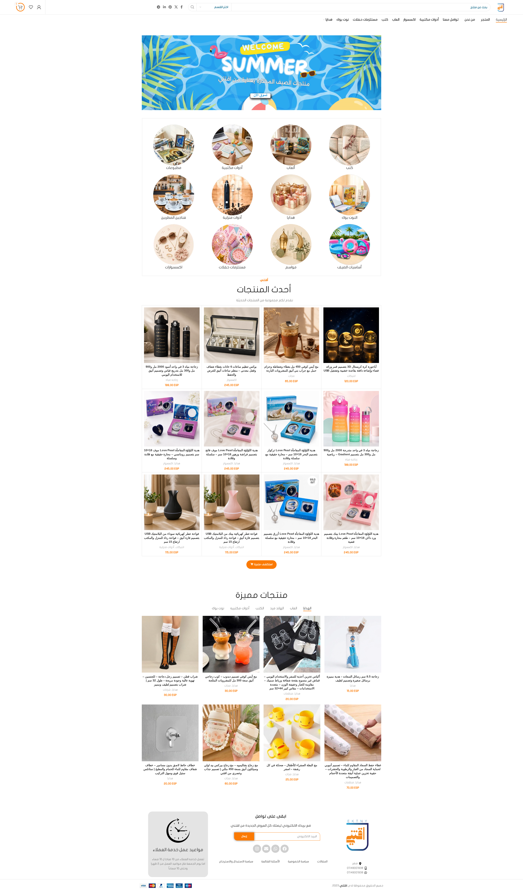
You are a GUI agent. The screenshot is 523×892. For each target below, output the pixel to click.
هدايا (297, 463)
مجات (291, 376)
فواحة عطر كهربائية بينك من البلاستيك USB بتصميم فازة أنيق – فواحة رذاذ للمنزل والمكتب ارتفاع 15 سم (231, 537)
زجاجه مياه (172, 379)
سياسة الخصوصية (298, 861)
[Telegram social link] (159, 7)
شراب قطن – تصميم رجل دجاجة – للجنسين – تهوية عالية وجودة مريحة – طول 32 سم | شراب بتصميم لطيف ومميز (170, 680)
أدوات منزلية (226, 547)
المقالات (322, 861)
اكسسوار (232, 379)
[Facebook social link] (181, 7)
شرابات (167, 689)
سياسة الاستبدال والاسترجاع (236, 861)
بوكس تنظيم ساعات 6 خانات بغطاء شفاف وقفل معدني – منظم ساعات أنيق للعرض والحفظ (232, 370)
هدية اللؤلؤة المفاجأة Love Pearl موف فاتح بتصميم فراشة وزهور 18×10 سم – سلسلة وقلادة (232, 454)
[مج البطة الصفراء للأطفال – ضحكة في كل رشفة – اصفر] (292, 732)
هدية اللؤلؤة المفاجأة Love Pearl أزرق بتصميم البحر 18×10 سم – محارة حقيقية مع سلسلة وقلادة (291, 537)
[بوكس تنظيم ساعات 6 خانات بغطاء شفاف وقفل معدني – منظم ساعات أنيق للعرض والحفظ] (231, 335)
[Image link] (357, 835)
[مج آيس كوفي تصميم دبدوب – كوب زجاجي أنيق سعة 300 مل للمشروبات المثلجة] (231, 644)
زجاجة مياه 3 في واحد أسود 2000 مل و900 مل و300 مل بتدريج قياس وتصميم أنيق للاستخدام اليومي (172, 370)
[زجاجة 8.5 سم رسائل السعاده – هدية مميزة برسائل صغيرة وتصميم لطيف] (352, 644)
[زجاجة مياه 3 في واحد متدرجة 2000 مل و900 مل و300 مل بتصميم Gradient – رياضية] (351, 419)
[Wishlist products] (31, 7)
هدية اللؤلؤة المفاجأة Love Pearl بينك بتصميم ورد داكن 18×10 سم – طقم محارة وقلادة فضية (351, 537)
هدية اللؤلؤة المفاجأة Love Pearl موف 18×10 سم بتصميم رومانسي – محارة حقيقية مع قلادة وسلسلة (171, 454)
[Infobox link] (349, 147)
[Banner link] (261, 72)
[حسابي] (39, 7)
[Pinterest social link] (170, 7)
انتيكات (351, 376)
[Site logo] (501, 7)
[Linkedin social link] (164, 7)
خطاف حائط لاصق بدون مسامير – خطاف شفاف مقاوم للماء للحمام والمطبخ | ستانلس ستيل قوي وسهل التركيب (170, 769)
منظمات (288, 693)
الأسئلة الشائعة (270, 861)
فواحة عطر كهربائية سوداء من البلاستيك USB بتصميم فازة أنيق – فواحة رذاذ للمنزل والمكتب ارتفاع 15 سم (171, 537)
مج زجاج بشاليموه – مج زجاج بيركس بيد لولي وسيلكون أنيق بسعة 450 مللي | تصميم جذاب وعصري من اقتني (231, 769)
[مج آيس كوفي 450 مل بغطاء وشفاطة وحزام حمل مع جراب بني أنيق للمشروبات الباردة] (291, 335)
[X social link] (176, 7)
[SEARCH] (192, 7)
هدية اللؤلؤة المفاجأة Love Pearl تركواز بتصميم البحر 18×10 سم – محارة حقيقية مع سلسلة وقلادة (291, 454)
